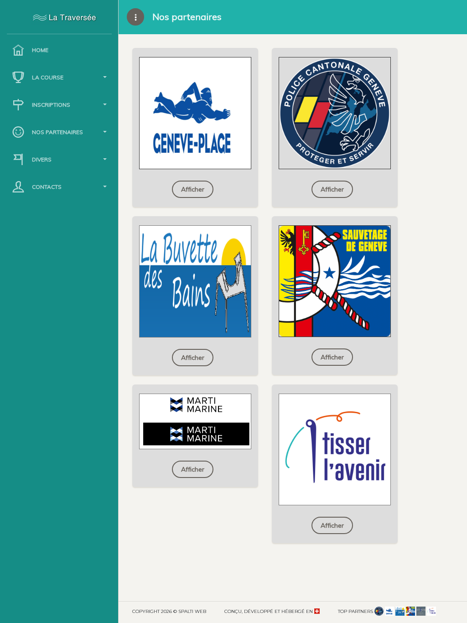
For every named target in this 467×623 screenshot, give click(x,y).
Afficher (192, 189)
